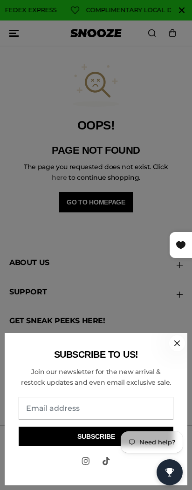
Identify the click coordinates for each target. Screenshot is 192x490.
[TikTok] (106, 461)
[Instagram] (85, 461)
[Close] (177, 343)
